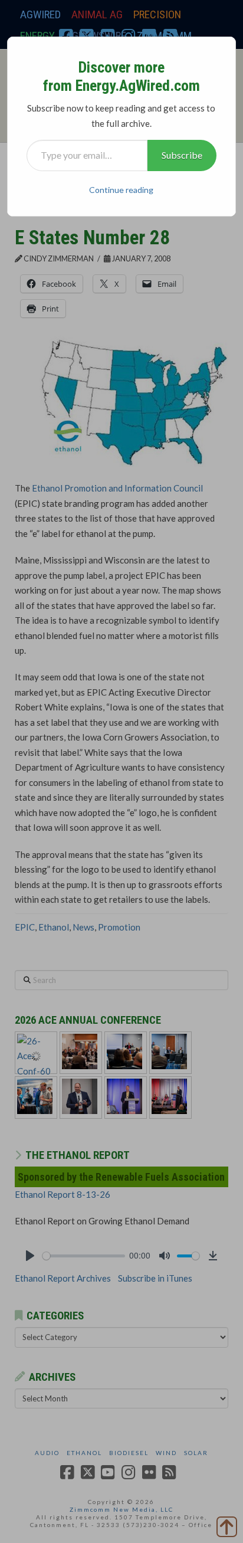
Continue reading (121, 190)
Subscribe (182, 154)
